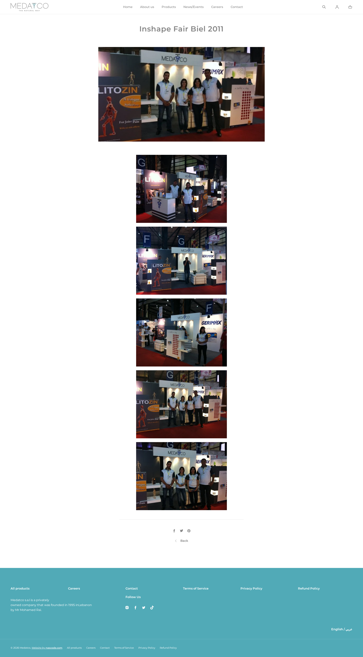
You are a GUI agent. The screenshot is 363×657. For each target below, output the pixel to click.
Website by (47, 647)
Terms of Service (196, 588)
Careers (217, 7)
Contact (237, 7)
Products (169, 7)
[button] (324, 7)
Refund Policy (309, 588)
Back (184, 541)
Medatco (25, 647)
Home (128, 7)
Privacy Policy (251, 588)
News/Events (193, 7)
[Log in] (337, 7)
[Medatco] (29, 7)
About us (147, 7)
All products (20, 588)
